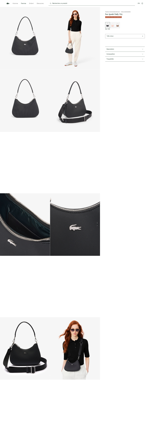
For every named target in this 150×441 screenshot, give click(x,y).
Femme (23, 3)
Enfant (31, 3)
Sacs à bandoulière (126, 11)
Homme (15, 3)
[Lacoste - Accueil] (8, 3)
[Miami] (112, 25)
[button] (142, 3)
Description (110, 49)
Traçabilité (110, 59)
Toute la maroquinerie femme (112, 11)
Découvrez (40, 3)
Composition (111, 54)
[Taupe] (117, 25)
